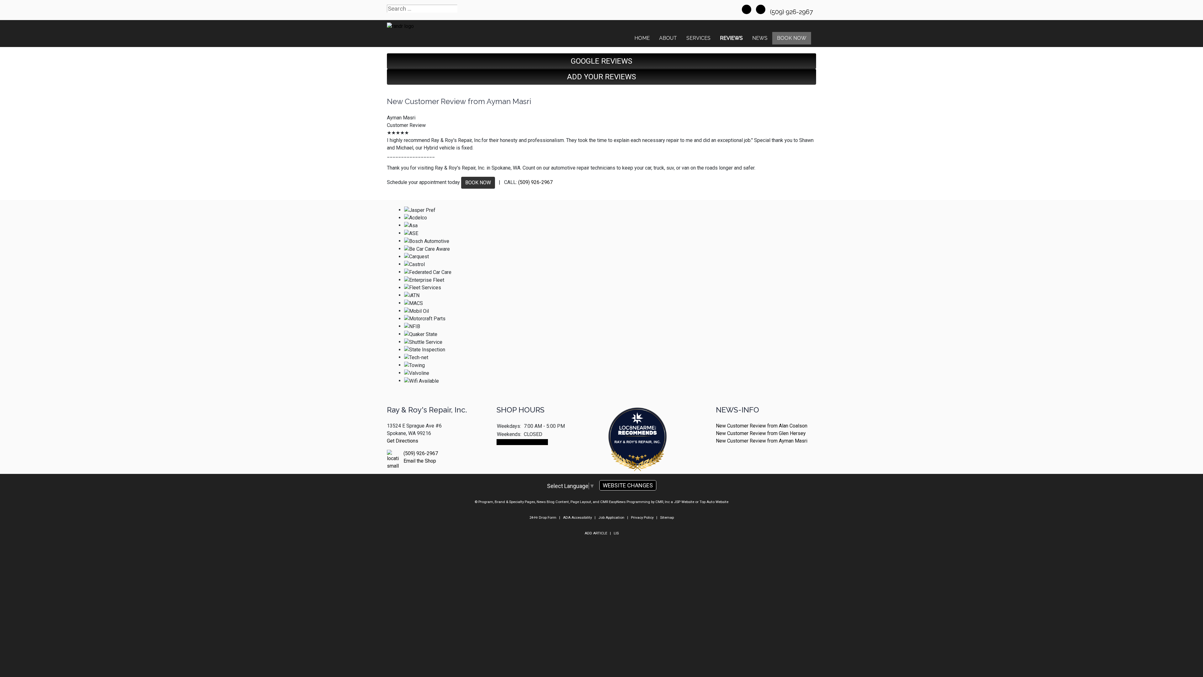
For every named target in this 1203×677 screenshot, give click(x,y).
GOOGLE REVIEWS (601, 61)
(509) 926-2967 (792, 12)
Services (698, 38)
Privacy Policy (642, 517)
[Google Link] (760, 9)
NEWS (760, 38)
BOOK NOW (478, 183)
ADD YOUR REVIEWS (601, 76)
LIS (616, 533)
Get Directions (402, 441)
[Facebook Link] (746, 9)
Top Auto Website (714, 502)
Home (642, 38)
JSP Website (684, 502)
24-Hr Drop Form (542, 517)
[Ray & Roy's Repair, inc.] (637, 457)
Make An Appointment (522, 442)
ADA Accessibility (577, 517)
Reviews (731, 38)
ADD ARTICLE (596, 533)
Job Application (611, 517)
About (668, 38)
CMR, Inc (662, 502)
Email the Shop (420, 461)
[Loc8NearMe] (637, 423)
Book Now (791, 38)
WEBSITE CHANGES (628, 485)
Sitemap (667, 517)
